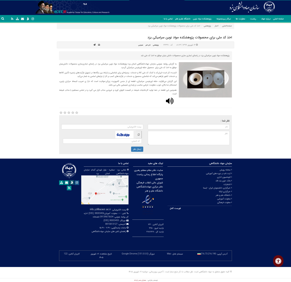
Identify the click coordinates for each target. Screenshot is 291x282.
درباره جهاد (266, 18)
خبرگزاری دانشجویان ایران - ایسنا (217, 188)
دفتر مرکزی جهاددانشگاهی (150, 187)
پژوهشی (207, 25)
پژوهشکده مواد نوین (202, 18)
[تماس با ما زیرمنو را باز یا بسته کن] (161, 19)
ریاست (253, 18)
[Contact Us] (22, 19)
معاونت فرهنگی (224, 202)
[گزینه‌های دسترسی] (278, 261)
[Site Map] (17, 19)
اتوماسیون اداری (224, 177)
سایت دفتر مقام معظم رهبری (148, 170)
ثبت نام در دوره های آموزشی (218, 173)
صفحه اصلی (278, 18)
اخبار (216, 25)
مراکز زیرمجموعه (223, 18)
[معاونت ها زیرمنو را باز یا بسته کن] (233, 19)
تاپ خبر (148, 45)
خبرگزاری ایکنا (225, 191)
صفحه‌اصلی (227, 25)
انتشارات (227, 184)
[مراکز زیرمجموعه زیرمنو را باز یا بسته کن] (214, 19)
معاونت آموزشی (224, 198)
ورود (85, 3)
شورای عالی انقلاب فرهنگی (150, 183)
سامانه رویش (225, 169)
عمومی (140, 45)
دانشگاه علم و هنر (183, 18)
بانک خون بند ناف (223, 180)
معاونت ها (240, 18)
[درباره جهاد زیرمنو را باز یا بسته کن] (258, 19)
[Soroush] (27, 19)
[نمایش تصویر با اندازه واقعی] (205, 80)
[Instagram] (32, 19)
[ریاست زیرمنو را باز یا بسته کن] (247, 19)
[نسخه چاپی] (99, 45)
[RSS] (12, 19)
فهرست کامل (175, 208)
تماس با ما (168, 18)
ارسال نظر (137, 149)
